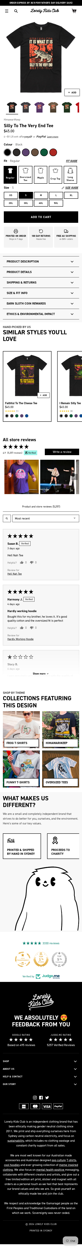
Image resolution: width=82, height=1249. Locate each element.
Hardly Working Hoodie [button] (20, 639)
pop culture (59, 1160)
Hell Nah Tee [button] (14, 574)
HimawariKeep (12, 119)
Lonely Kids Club (46, 1224)
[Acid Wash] (16, 152)
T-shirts (71, 1160)
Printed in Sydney (41, 1230)
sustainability (15, 1141)
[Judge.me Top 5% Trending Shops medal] (59, 959)
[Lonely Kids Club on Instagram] (35, 1098)
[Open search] (7, 518)
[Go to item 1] (21, 477)
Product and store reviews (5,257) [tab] (41, 506)
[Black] (7, 152)
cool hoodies (12, 1165)
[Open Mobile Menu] (6, 11)
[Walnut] (35, 152)
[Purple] (26, 152)
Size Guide (71, 188)
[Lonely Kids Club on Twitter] (47, 1098)
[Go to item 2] (57, 477)
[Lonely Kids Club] (45, 11)
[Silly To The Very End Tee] (12, 107)
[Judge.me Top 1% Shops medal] (41, 959)
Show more (39, 673)
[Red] (53, 152)
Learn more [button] (52, 136)
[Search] (16, 11)
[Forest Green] (44, 152)
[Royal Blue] (26, 416)
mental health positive (50, 1170)
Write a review (62, 452)
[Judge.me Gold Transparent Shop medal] (22, 959)
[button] (32, 136)
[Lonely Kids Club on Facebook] (41, 1098)
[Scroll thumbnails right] (75, 477)
